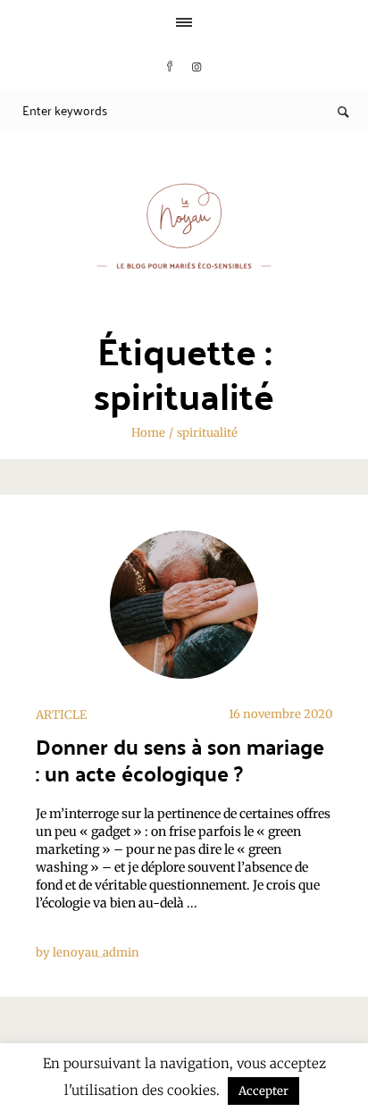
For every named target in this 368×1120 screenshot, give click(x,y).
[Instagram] (196, 67)
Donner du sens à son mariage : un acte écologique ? (180, 759)
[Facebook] (169, 67)
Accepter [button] (263, 1091)
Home (148, 432)
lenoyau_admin (96, 952)
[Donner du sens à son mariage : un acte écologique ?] (184, 605)
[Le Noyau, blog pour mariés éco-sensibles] (184, 226)
